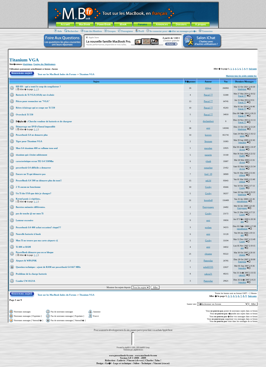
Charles (149, 360)
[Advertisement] (133, 51)
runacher (208, 167)
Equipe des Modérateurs (44, 64)
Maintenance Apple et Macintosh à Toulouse (140, 365)
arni (208, 128)
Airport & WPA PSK (26, 260)
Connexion (207, 31)
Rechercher (73, 31)
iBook (123, 24)
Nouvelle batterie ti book (28, 234)
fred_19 (208, 174)
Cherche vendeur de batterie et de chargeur (50, 121)
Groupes (111, 31)
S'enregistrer (127, 31)
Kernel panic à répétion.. (28, 199)
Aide (59, 31)
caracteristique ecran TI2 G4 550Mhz (35, 161)
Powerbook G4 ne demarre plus (32, 135)
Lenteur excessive (24, 220)
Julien (136, 363)
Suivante (253, 69)
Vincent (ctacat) (161, 363)
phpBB (127, 347)
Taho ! (158, 360)
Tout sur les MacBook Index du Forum (57, 74)
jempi (242, 136)
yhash (208, 161)
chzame (208, 253)
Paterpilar (208, 260)
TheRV (242, 156)
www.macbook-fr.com (146, 355)
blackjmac (27, 64)
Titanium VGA (24, 59)
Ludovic (121, 360)
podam (208, 227)
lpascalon (242, 142)
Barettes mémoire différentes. (30, 207)
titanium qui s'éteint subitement (31, 155)
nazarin (208, 155)
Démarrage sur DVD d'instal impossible (35, 126)
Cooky (208, 187)
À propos (200, 24)
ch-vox (242, 149)
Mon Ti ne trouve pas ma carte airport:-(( (37, 240)
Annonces (162, 24)
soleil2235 (208, 267)
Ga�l (108, 363)
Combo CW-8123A (25, 281)
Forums (142, 24)
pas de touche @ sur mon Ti (29, 213)
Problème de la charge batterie (31, 274)
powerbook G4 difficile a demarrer (33, 167)
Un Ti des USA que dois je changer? (33, 193)
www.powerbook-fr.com (121, 355)
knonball (208, 200)
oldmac (242, 175)
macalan (208, 148)
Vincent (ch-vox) (135, 360)
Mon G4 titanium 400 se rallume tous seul (37, 148)
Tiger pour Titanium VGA (29, 141)
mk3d (208, 180)
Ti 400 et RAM (23, 247)
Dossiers (181, 24)
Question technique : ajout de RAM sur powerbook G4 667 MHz (48, 267)
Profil (141, 31)
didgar (208, 88)
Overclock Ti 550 (24, 114)
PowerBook (104, 24)
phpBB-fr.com (138, 350)
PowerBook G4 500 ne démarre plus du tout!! (39, 180)
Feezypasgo (208, 207)
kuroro (208, 135)
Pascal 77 (208, 95)
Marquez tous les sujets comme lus (241, 76)
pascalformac (242, 201)
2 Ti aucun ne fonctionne (28, 187)
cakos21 (208, 274)
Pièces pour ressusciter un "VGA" (33, 101)
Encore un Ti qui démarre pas (31, 174)
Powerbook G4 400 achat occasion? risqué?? (38, 227)
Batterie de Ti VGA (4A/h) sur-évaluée (35, 95)
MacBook (84, 24)
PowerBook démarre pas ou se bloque (34, 252)
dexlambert (208, 121)
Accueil (65, 24)
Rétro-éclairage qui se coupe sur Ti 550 (35, 107)
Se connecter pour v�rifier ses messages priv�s (173, 31)
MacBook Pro (118, 365)
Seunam (208, 141)
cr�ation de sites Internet (160, 365)
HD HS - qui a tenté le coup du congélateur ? (38, 86)
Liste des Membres (93, 31)
